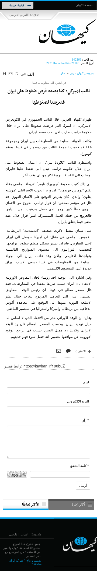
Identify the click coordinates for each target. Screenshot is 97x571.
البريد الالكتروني (78, 401)
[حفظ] (17, 74)
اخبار (63, 73)
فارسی (13, 14)
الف (23, 74)
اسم (86, 382)
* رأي (85, 420)
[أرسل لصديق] (11, 74)
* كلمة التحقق (79, 466)
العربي (24, 14)
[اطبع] (5, 74)
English (34, 14)
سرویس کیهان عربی (82, 73)
